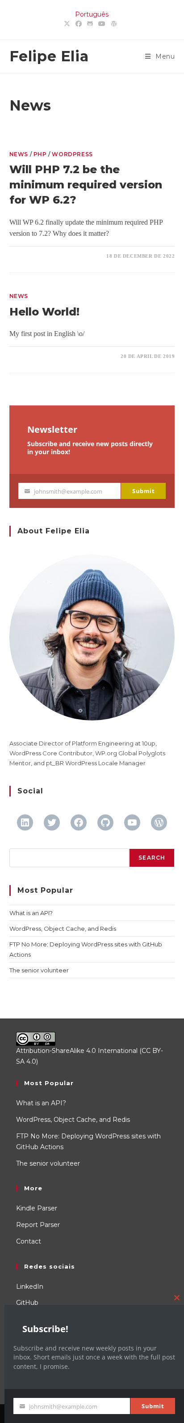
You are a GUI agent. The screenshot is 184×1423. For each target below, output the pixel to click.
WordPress (72, 154)
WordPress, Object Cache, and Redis (62, 928)
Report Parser (38, 1225)
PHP (40, 154)
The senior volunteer (39, 970)
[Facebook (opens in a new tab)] (78, 24)
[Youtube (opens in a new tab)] (102, 24)
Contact (28, 1241)
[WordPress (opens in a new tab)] (114, 24)
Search (151, 857)
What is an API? (31, 912)
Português (92, 14)
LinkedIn (29, 1286)
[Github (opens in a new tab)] (90, 24)
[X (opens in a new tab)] (68, 24)
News (18, 154)
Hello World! (44, 311)
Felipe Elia (49, 56)
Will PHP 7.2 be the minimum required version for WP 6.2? (85, 184)
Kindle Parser (36, 1208)
